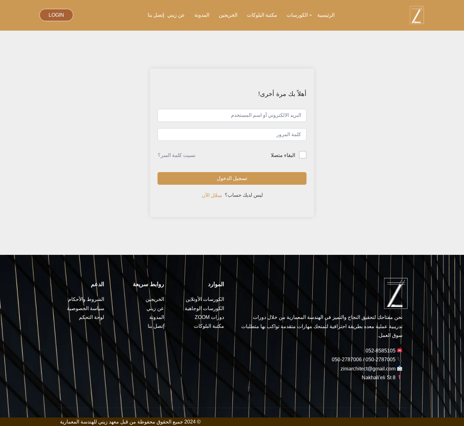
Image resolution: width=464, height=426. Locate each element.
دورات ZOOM (209, 317)
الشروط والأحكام (86, 299)
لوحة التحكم (91, 317)
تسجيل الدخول (232, 178)
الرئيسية (326, 15)
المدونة (201, 15)
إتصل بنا (156, 15)
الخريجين (228, 15)
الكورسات (297, 15)
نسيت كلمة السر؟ (176, 155)
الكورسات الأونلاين (205, 299)
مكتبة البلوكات (262, 15)
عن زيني (176, 15)
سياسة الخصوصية (85, 308)
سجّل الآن (212, 195)
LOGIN (56, 15)
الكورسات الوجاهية (204, 308)
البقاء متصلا (283, 155)
